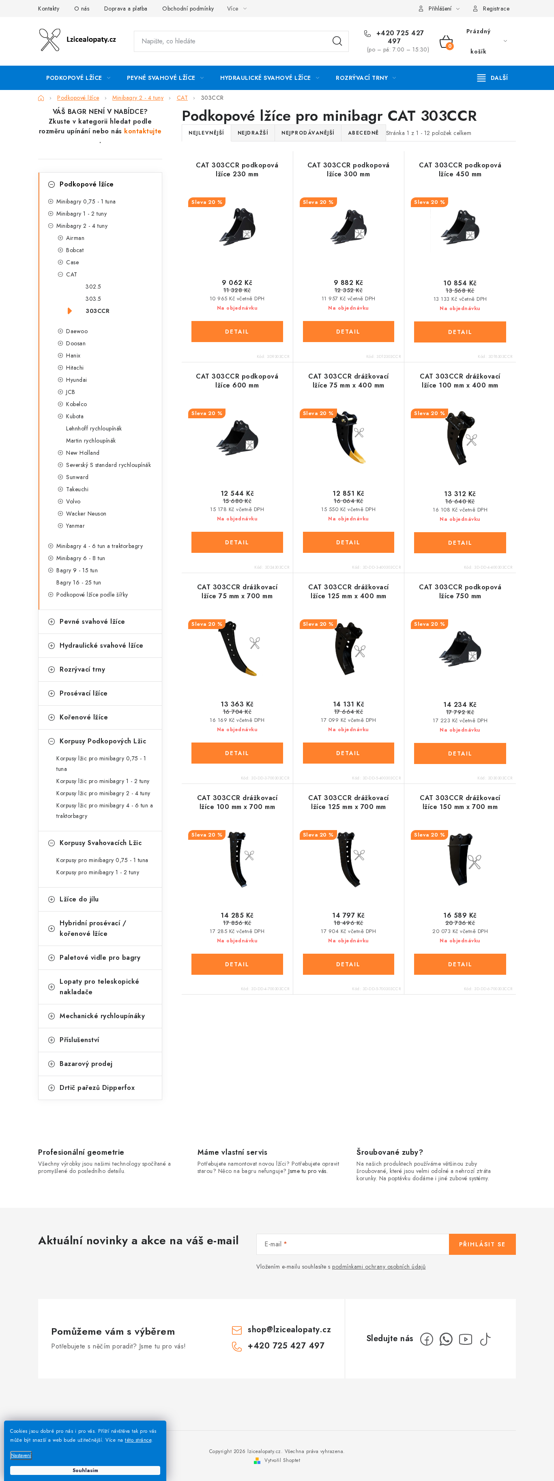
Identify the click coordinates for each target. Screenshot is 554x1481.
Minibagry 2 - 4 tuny (81, 226)
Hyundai (76, 380)
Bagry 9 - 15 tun (77, 570)
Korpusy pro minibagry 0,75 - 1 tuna (102, 860)
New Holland (83, 453)
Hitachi (75, 368)
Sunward (77, 477)
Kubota (75, 416)
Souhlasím (85, 1470)
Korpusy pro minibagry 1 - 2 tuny (97, 872)
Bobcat (75, 250)
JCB (70, 392)
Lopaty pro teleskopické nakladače (100, 987)
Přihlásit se (482, 1244)
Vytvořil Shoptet (282, 1460)
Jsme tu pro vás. (308, 1171)
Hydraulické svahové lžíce (102, 645)
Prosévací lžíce (84, 693)
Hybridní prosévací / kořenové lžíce (93, 928)
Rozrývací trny (82, 669)
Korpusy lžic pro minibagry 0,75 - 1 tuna (101, 763)
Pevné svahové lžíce (92, 621)
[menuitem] (78, 78)
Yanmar (75, 526)
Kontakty (48, 8)
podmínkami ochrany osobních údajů (379, 1267)
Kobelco (76, 404)
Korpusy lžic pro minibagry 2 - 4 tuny (103, 793)
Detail (237, 331)
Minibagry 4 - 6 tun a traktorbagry (99, 546)
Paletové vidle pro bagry (100, 957)
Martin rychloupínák (91, 441)
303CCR (98, 311)
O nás (82, 8)
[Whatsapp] (446, 1339)
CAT (71, 274)
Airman (75, 238)
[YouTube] (465, 1339)
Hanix (73, 355)
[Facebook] (426, 1339)
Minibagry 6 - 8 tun (80, 558)
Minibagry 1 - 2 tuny (81, 214)
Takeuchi (77, 489)
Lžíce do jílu (79, 899)
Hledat (337, 41)
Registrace (496, 8)
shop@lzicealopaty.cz (289, 1329)
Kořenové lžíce (84, 717)
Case (72, 262)
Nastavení (21, 1455)
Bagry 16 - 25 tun (78, 582)
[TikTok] (485, 1339)
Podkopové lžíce (87, 184)
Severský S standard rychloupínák (108, 465)
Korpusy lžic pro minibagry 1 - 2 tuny (103, 781)
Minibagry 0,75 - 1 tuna (86, 201)
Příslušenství (79, 1039)
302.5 (93, 287)
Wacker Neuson (86, 513)
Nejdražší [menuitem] (253, 133)
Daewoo (77, 331)
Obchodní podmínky (188, 8)
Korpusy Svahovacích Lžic (101, 843)
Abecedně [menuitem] (363, 133)
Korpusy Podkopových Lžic (103, 741)
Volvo (73, 501)
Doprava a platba (126, 8)
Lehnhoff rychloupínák (94, 428)
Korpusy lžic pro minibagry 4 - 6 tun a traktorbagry (104, 810)
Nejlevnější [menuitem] (206, 133)
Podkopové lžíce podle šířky (92, 595)
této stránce (138, 1440)
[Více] (492, 78)
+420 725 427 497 (399, 37)
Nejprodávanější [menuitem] (308, 133)
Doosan (76, 343)
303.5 (93, 299)
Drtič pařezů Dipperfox (97, 1087)
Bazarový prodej (86, 1063)
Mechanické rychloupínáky (102, 1016)
